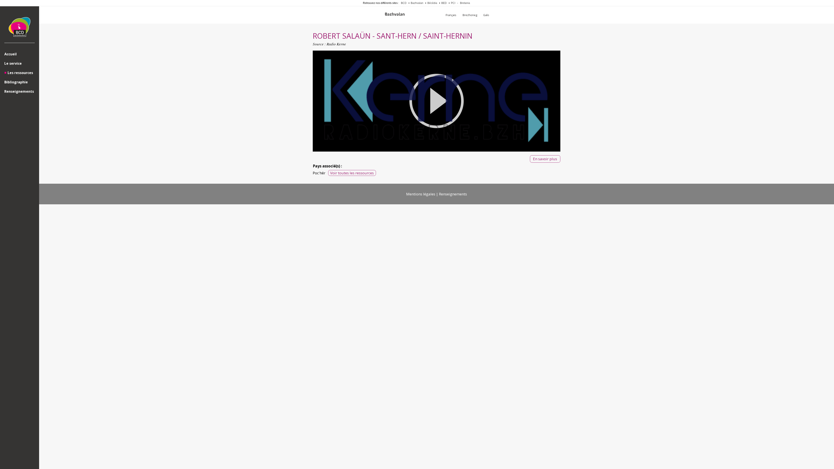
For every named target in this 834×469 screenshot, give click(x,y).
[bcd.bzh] (19, 28)
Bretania (465, 3)
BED (444, 3)
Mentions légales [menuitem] (420, 194)
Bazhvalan (417, 3)
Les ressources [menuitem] (20, 72)
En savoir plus (545, 158)
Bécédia (432, 3)
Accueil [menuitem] (10, 54)
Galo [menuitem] (486, 15)
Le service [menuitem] (13, 63)
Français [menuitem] (451, 15)
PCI (453, 3)
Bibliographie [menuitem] (16, 82)
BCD (404, 3)
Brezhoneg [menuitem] (470, 15)
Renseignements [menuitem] (19, 91)
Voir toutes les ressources (352, 172)
